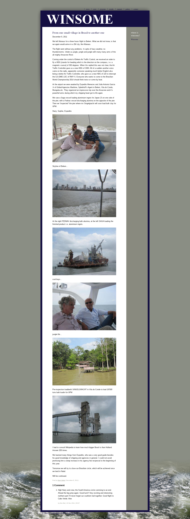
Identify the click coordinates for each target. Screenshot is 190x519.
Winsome (134, 39)
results (111, 9)
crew (94, 9)
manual (119, 9)
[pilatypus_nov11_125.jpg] (84, 216)
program (103, 9)
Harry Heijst (61, 480)
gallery (127, 9)
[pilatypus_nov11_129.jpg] (84, 275)
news (88, 9)
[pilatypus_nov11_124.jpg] (84, 161)
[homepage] (95, 26)
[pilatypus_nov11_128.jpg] (84, 443)
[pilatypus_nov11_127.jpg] (84, 385)
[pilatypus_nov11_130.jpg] (84, 330)
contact (136, 9)
